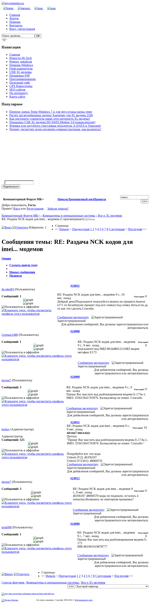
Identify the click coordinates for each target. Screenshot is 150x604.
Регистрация (35, 208)
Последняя (135, 229)
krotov (6, 429)
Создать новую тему (23, 265)
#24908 (75, 331)
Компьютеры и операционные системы (69, 215)
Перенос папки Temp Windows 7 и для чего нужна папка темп (50, 111)
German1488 (10, 334)
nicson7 (6, 380)
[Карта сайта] (37, 8)
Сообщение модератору (73, 317)
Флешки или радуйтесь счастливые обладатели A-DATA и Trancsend (55, 125)
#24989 (75, 523)
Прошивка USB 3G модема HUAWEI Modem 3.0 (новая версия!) (52, 122)
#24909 (75, 376)
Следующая (117, 229)
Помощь (15, 22)
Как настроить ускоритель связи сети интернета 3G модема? (49, 118)
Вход (17, 208)
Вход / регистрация (22, 29)
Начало (63, 199)
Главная (14, 15)
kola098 (7, 527)
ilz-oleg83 (8, 289)
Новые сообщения (22, 272)
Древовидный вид (81, 199)
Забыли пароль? (58, 208)
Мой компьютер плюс (84, 600)
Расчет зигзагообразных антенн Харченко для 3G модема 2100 (51, 115)
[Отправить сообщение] (22, 8)
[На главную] (13, 3)
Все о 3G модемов (110, 215)
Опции (6, 258)
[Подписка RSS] (50, 8)
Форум (14, 18)
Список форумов (13, 582)
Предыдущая (80, 229)
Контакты (15, 25)
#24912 (75, 478)
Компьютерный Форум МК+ (21, 215)
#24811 (75, 285)
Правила (100, 199)
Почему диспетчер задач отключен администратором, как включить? (55, 129)
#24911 (75, 422)
